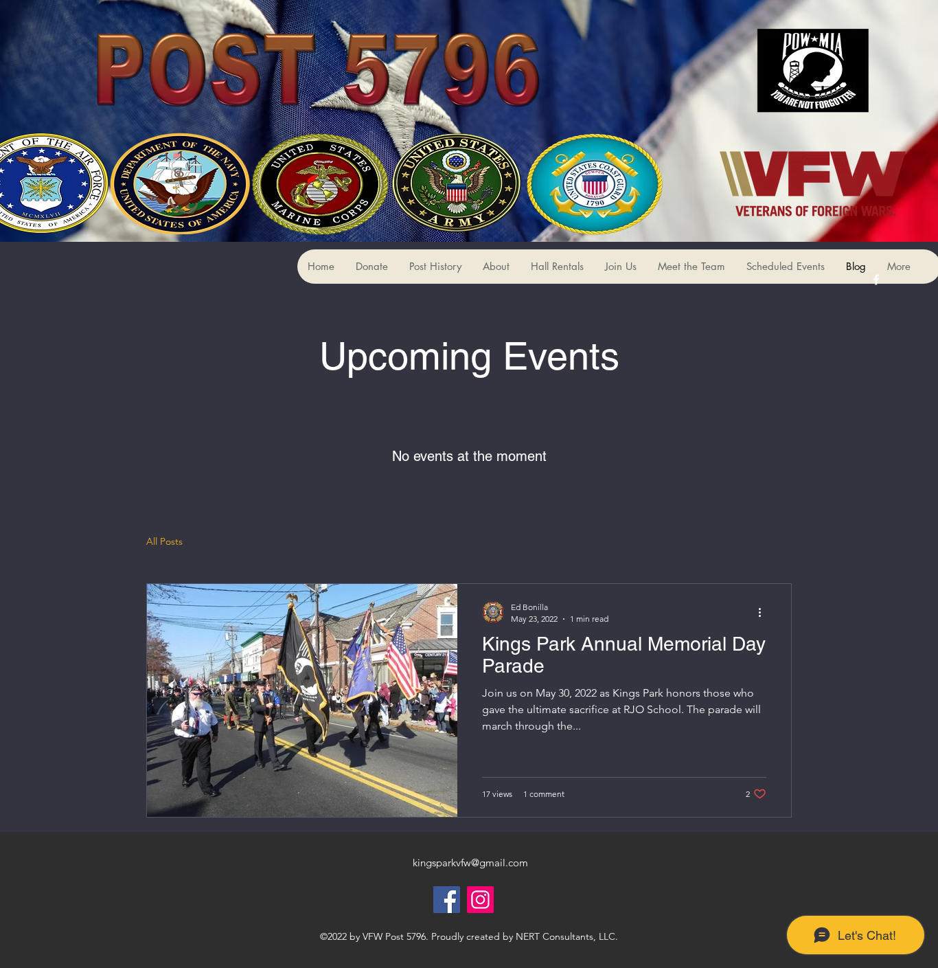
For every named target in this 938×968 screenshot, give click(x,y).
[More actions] (764, 612)
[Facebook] (446, 899)
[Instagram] (480, 899)
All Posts (164, 541)
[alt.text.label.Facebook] (876, 279)
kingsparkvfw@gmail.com (470, 862)
